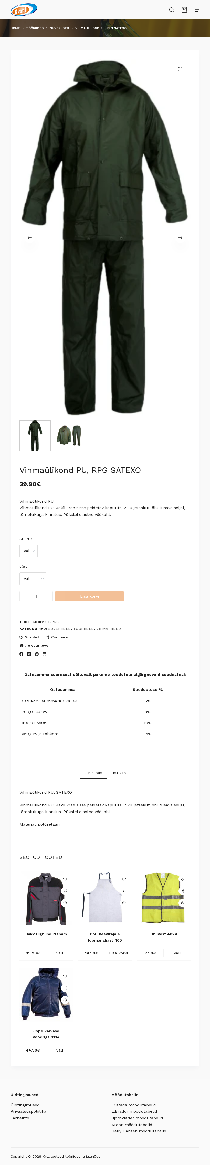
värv (23, 566)
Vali (59, 953)
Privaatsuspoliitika (28, 1111)
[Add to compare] (65, 891)
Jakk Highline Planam (46, 934)
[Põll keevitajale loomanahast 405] (105, 897)
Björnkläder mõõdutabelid (137, 1118)
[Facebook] (21, 654)
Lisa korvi (89, 596)
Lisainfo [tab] (118, 773)
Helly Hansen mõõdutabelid (138, 1131)
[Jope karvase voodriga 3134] (46, 995)
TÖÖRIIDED (83, 629)
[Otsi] (171, 9)
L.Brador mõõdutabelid (134, 1111)
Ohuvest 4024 (163, 934)
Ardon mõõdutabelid (131, 1124)
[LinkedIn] (44, 654)
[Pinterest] (37, 654)
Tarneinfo (19, 1118)
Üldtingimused (25, 1104)
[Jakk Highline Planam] (46, 897)
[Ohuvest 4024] (164, 897)
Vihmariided (108, 629)
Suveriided (59, 629)
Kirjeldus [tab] (93, 773)
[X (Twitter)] (29, 654)
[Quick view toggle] (65, 903)
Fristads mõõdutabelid (133, 1104)
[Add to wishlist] (65, 879)
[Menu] (197, 9)
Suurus (26, 539)
